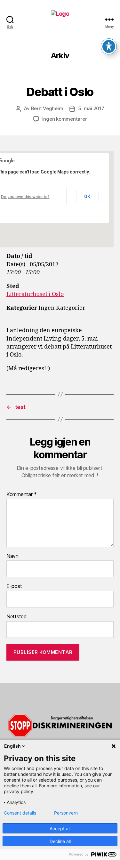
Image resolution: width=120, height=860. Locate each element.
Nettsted (16, 617)
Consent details (20, 813)
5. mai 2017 (91, 108)
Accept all (60, 828)
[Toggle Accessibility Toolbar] (108, 46)
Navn (12, 556)
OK (87, 196)
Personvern (66, 813)
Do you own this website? (25, 196)
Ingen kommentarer (64, 119)
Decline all (60, 841)
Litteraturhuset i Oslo (35, 294)
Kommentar (21, 494)
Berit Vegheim (47, 108)
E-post (14, 586)
